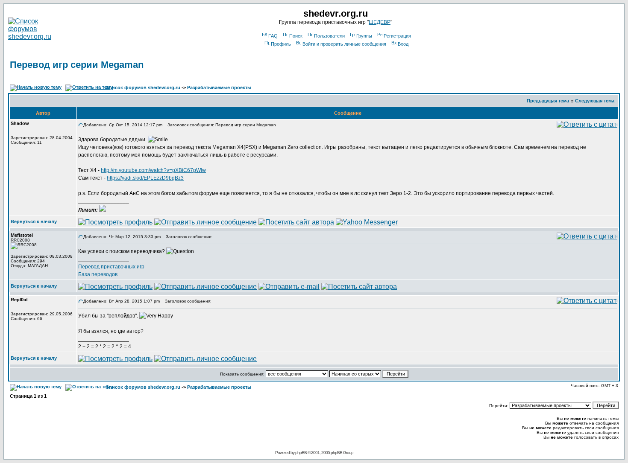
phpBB (301, 452)
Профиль (281, 44)
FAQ (273, 35)
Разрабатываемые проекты (219, 87)
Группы (364, 35)
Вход (403, 44)
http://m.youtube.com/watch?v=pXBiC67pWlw (153, 170)
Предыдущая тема (548, 100)
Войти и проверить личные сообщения (344, 44)
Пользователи (329, 35)
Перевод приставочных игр (111, 267)
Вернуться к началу (34, 221)
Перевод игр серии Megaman (77, 64)
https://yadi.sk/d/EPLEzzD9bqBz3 (145, 178)
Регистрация (397, 35)
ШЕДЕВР (379, 22)
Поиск (295, 35)
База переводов (97, 274)
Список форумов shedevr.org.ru (143, 87)
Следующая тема (594, 100)
